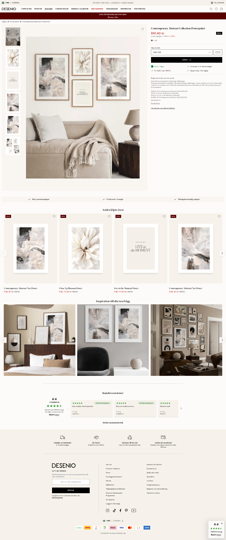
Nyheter (38, 9)
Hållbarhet (110, 485)
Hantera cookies (153, 493)
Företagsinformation (114, 477)
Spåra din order (153, 473)
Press (108, 473)
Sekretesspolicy (57, 498)
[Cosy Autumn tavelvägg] (186, 340)
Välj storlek (155, 48)
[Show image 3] (13, 80)
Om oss (109, 465)
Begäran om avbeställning (157, 489)
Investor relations (113, 469)
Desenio (119, 533)
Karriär (108, 481)
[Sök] (211, 9)
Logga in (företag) (113, 504)
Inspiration (126, 9)
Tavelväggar (112, 9)
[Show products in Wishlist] (216, 9)
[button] (218, 52)
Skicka (71, 490)
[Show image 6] (13, 146)
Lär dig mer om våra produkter (163, 108)
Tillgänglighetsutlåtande (115, 489)
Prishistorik (155, 103)
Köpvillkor (150, 477)
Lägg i (185, 60)
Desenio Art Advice (154, 465)
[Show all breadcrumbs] (4, 22)
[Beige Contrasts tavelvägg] (39, 340)
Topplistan (26, 9)
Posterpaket (14, 22)
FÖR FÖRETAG (139, 9)
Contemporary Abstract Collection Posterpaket (36, 22)
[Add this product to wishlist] (142, 29)
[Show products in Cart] (221, 9)
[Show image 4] (13, 102)
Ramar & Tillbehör (79, 9)
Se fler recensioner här (113, 422)
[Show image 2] (13, 58)
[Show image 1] (13, 37)
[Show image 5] (13, 125)
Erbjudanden (97, 9)
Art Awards (110, 500)
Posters (49, 9)
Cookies (150, 481)
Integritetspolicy (153, 485)
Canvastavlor (61, 9)
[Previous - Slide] (4, 253)
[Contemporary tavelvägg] (113, 340)
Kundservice (152, 469)
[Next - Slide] (222, 253)
